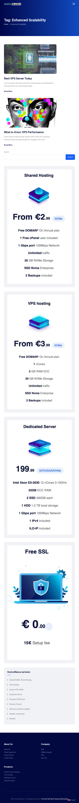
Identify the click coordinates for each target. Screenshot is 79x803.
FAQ (42, 755)
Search (6, 152)
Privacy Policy (9, 755)
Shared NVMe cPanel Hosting (20, 680)
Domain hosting (9, 780)
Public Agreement (10, 752)
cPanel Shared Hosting (11, 772)
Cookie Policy (8, 758)
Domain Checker (15, 704)
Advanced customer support (19, 709)
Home (6, 24)
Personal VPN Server (17, 699)
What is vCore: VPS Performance (24, 132)
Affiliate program (46, 752)
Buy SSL (44, 758)
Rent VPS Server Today (18, 78)
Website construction (17, 714)
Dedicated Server (15, 694)
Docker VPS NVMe (16, 690)
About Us (7, 749)
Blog (42, 749)
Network (12, 719)
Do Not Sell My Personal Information (55, 799)
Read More (8, 91)
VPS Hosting (14, 685)
